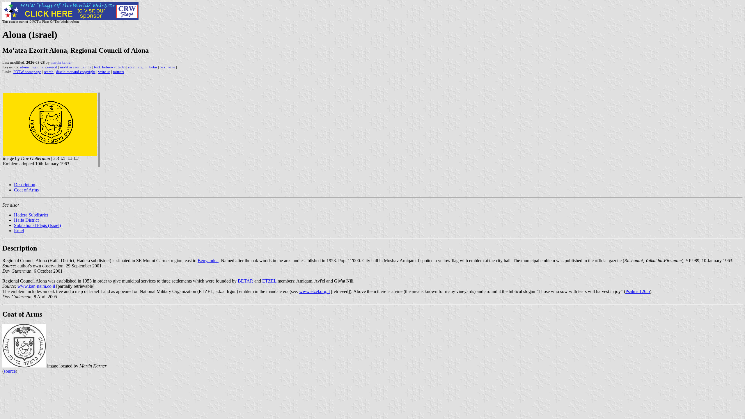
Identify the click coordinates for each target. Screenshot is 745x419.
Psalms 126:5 (637, 291)
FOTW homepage (27, 72)
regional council (44, 67)
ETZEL (269, 280)
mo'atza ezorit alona (75, 67)
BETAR (245, 280)
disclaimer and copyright (75, 72)
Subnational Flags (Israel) (37, 225)
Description (24, 184)
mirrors (118, 72)
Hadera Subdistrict (31, 214)
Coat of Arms (26, 189)
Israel (19, 230)
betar (153, 67)
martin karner (61, 62)
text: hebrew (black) (109, 67)
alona (24, 67)
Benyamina (208, 260)
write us (104, 72)
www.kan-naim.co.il (36, 286)
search (49, 72)
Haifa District (26, 220)
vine (171, 67)
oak (163, 67)
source (10, 371)
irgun (142, 67)
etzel (132, 67)
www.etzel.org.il (314, 291)
